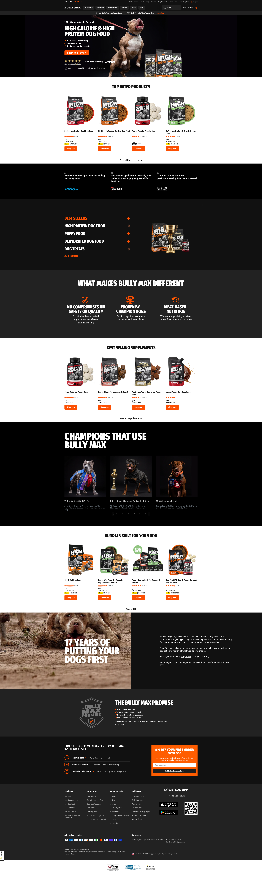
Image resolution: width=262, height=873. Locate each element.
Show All (131, 609)
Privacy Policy (137, 808)
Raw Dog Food (69, 804)
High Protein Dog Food (84, 226)
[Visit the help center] (66, 771)
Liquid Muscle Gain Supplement (179, 392)
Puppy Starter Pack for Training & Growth (146, 581)
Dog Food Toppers (94, 804)
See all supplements (131, 418)
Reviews (113, 800)
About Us (113, 796)
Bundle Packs (69, 808)
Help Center (114, 812)
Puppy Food (74, 233)
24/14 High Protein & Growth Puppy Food (181, 132)
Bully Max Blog (137, 800)
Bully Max (185, 656)
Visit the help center (83, 771)
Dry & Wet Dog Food (72, 580)
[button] (2, 855)
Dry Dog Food (92, 812)
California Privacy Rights (141, 812)
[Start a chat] (66, 757)
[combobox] (171, 7)
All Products (71, 255)
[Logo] (72, 7)
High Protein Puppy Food (96, 819)
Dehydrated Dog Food (84, 241)
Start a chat (79, 758)
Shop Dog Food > (76, 52)
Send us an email (81, 764)
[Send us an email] (66, 764)
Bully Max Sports (138, 796)
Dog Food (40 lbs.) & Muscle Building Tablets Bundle (181, 581)
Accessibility (136, 804)
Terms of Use (137, 819)
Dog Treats (74, 249)
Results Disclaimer (139, 815)
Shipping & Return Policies (120, 815)
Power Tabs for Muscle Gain (143, 131)
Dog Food (67, 796)
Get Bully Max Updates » (174, 771)
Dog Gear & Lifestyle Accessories (72, 817)
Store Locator (115, 819)
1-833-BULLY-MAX (176, 840)
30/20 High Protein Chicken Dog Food (114, 131)
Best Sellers (75, 218)
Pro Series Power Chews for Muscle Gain (146, 393)
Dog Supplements (71, 800)
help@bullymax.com (178, 842)
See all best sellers (131, 160)
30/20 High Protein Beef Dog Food (78, 131)
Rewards (113, 804)
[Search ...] (164, 8)
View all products (70, 812)
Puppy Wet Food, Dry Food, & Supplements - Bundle (110, 581)
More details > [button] (120, 725)
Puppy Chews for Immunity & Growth (113, 392)
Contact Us (114, 823)
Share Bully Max (115, 808)
